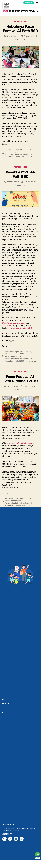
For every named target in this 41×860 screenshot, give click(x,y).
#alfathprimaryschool (13, 152)
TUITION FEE (6, 708)
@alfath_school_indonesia (13, 323)
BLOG (4, 712)
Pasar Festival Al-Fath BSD (20, 174)
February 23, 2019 (30, 182)
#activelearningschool (13, 150)
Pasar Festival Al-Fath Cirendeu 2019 (20, 378)
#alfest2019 (27, 154)
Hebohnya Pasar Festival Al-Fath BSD (20, 28)
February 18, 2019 (30, 386)
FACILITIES (5, 703)
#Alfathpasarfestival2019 (20, 328)
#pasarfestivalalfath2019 (14, 156)
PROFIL (4, 699)
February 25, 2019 (30, 36)
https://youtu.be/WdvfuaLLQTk (20, 443)
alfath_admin (14, 36)
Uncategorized (20, 21)
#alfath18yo (26, 150)
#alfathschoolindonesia (13, 154)
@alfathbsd (7, 325)
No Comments (22, 39)
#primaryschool (30, 156)
